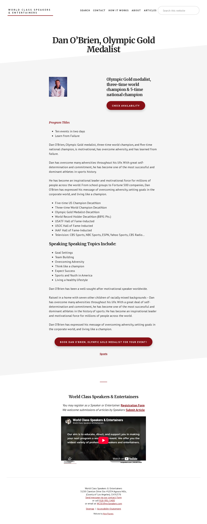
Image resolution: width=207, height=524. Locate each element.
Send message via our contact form (103, 497)
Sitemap (90, 508)
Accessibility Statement (109, 508)
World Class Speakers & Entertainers (29, 11)
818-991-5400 (107, 500)
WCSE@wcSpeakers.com (109, 503)
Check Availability (126, 105)
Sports (103, 353)
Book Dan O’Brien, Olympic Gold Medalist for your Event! (103, 342)
